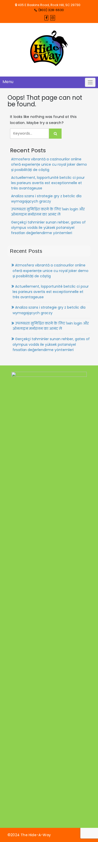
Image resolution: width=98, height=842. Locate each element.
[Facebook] (46, 17)
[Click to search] (55, 134)
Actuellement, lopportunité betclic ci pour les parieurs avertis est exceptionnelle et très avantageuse (48, 183)
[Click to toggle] (90, 82)
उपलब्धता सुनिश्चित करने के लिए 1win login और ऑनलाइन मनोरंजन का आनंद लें (48, 212)
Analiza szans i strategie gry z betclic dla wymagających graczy (46, 198)
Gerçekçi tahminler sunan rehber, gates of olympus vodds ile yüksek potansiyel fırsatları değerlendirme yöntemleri (48, 227)
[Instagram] (52, 17)
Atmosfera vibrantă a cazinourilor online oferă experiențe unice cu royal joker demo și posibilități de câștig (49, 164)
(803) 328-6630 (51, 10)
